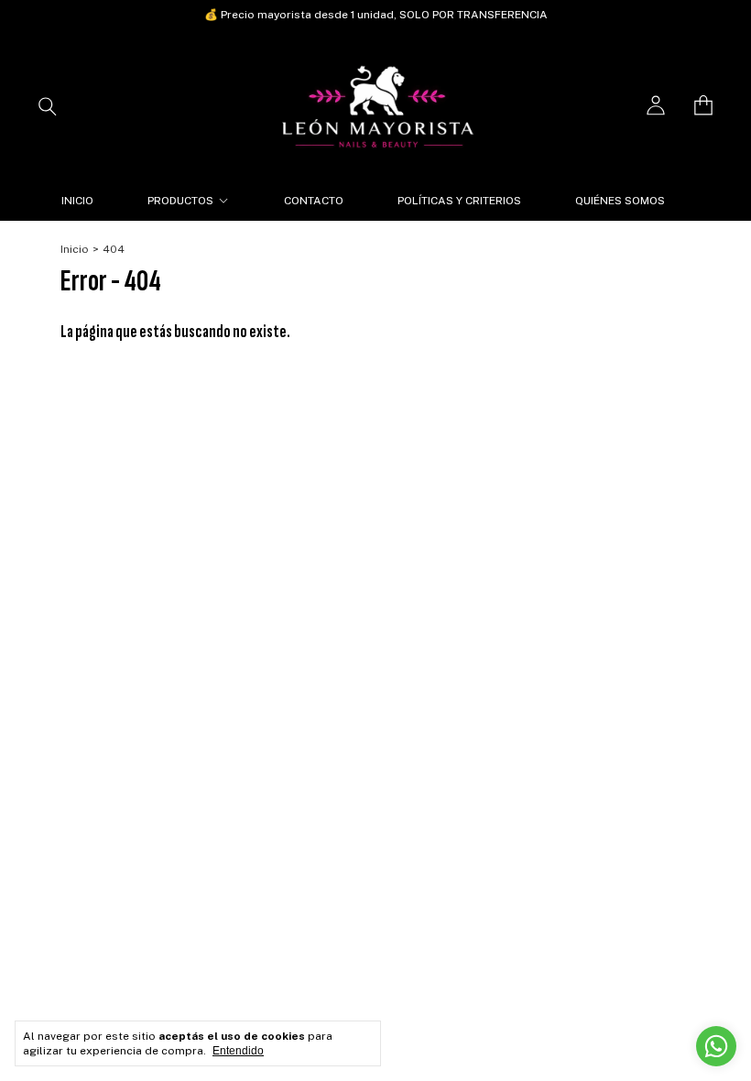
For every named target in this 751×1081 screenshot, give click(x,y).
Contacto (313, 200)
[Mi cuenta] (656, 105)
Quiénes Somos (620, 200)
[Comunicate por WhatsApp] (716, 1046)
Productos (180, 200)
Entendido (238, 1050)
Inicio (77, 200)
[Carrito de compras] (703, 105)
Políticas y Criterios (459, 200)
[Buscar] (48, 105)
